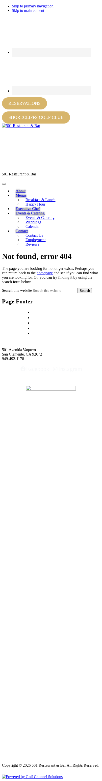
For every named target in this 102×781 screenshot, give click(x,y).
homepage (45, 273)
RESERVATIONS (24, 103)
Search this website (17, 290)
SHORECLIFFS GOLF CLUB (36, 117)
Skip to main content (28, 10)
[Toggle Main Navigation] (4, 184)
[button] (21, 195)
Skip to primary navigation (32, 6)
